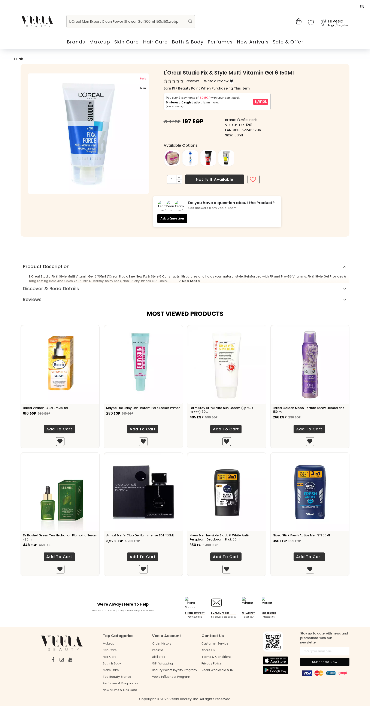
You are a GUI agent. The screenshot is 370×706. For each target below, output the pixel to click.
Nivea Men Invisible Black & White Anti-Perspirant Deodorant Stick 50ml (219, 537)
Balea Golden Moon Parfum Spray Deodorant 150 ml (308, 410)
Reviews (32, 299)
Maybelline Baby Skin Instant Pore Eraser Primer (143, 408)
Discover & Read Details (51, 288)
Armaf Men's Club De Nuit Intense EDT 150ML (140, 535)
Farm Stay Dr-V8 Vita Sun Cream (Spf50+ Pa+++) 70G (221, 410)
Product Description (46, 266)
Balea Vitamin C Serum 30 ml (45, 408)
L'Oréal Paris (247, 119)
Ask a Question (172, 218)
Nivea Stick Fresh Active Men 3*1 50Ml (301, 535)
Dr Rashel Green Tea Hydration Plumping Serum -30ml (60, 537)
